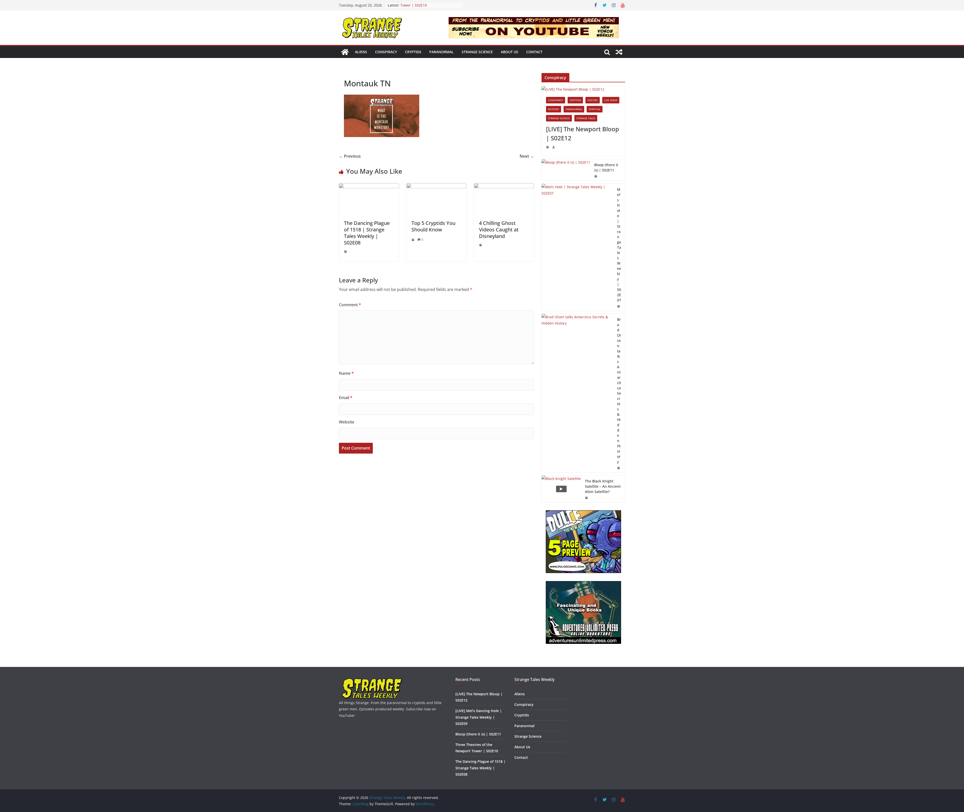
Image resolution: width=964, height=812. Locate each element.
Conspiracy (386, 51)
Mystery (553, 109)
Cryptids (413, 51)
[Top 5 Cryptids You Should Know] (436, 187)
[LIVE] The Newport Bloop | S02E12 (582, 133)
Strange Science (477, 51)
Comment (350, 304)
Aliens (361, 51)
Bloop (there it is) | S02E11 (606, 167)
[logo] (372, 680)
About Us (509, 51)
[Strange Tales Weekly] (345, 52)
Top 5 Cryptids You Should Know (433, 226)
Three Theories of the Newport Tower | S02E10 (426, 8)
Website (346, 422)
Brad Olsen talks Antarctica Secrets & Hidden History (619, 390)
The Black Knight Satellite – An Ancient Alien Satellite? (603, 486)
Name (346, 373)
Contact (534, 51)
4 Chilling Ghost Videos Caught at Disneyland (499, 229)
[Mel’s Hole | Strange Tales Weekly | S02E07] (577, 247)
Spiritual (594, 109)
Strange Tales (585, 118)
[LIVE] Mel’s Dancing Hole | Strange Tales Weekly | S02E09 (478, 717)
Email (345, 397)
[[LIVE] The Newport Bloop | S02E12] (583, 89)
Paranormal (441, 51)
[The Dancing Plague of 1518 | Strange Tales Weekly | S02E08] (369, 187)
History (592, 100)
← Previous (350, 156)
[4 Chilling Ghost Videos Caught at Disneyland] (504, 187)
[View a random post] (619, 52)
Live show (610, 100)
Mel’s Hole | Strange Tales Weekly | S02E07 (619, 244)
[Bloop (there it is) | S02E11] (565, 170)
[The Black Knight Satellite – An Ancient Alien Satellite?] (561, 488)
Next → (527, 156)
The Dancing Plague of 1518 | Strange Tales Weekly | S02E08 (367, 233)
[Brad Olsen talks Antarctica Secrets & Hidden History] (577, 393)
